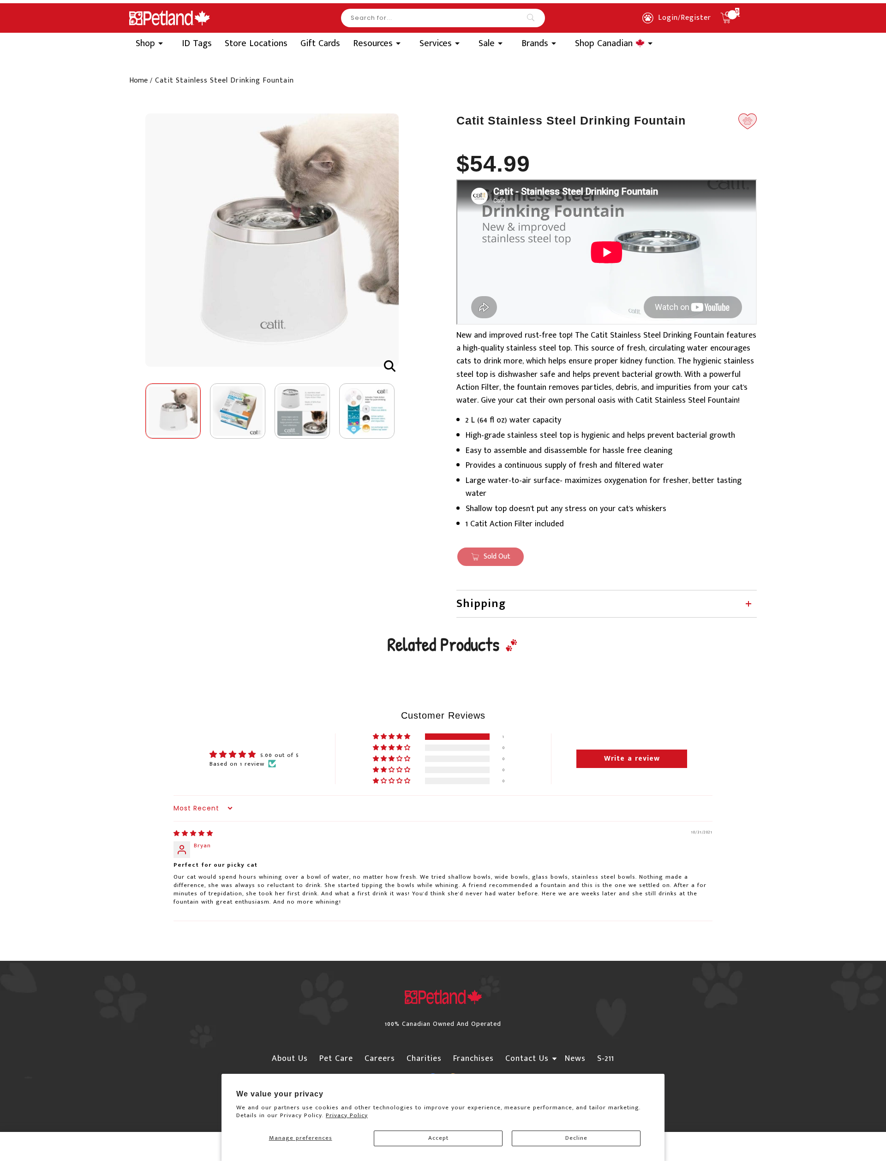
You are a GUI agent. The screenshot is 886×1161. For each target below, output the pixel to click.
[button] (392, 736)
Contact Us (527, 1059)
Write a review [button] (632, 758)
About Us (290, 1059)
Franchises (473, 1059)
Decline (576, 1138)
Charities (424, 1059)
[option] (272, 240)
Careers (380, 1059)
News (575, 1059)
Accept (438, 1138)
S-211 (605, 1059)
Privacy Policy (347, 1115)
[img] (193, 833)
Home (138, 80)
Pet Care (336, 1059)
